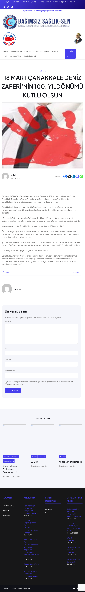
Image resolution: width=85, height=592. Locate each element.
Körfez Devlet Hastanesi (70, 461)
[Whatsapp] (81, 176)
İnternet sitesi (10, 370)
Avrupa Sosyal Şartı (31, 564)
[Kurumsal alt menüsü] (20, 1)
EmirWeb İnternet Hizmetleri (20, 588)
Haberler (42, 71)
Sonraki (76, 272)
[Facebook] (65, 176)
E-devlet (48, 509)
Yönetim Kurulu (9, 461)
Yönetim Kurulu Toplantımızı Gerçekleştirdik (10, 469)
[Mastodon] (77, 176)
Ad (6, 348)
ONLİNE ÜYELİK (70, 53)
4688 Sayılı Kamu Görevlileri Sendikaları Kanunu (31, 573)
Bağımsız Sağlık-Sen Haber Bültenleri (73, 549)
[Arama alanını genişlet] (80, 53)
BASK (47, 512)
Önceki (6, 272)
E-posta (8, 359)
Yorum (8, 322)
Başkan (34, 457)
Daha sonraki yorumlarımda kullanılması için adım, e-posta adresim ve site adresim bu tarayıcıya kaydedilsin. (40, 382)
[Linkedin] (73, 176)
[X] (69, 176)
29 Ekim (34, 461)
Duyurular (7, 457)
